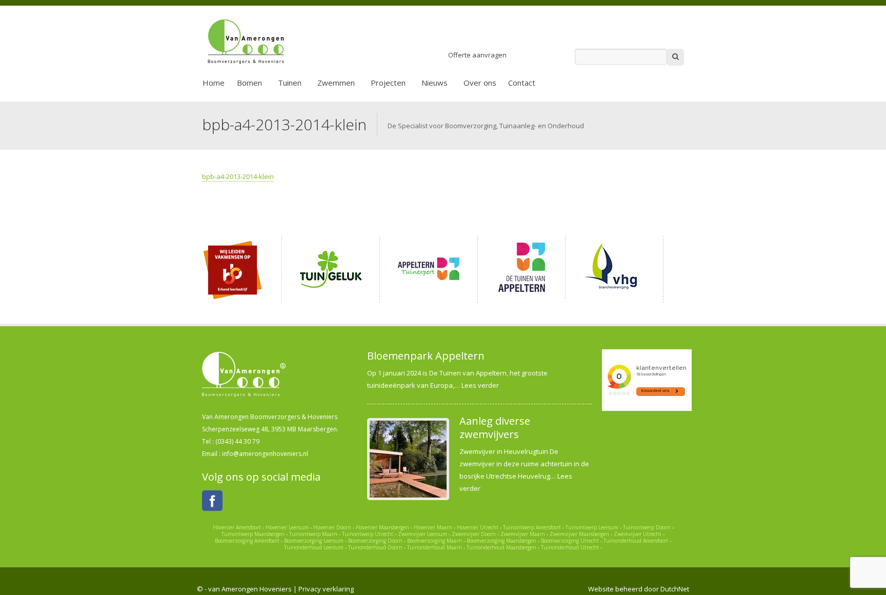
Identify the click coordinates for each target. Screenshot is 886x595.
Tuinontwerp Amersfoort (532, 527)
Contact (521, 82)
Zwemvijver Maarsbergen (579, 534)
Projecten (388, 82)
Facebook (212, 500)
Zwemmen (336, 82)
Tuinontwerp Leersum (592, 527)
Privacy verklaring (326, 588)
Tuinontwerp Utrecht (367, 534)
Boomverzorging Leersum (314, 540)
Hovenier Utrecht (477, 527)
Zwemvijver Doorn (474, 534)
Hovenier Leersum (287, 527)
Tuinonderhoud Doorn (375, 547)
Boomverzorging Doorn (375, 540)
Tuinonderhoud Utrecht (570, 547)
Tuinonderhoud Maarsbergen (501, 547)
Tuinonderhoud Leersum (314, 547)
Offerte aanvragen (477, 55)
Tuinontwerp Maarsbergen (253, 534)
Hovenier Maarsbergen (382, 527)
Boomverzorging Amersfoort (247, 540)
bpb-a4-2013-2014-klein (238, 176)
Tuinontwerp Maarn (313, 534)
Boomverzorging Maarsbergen (501, 540)
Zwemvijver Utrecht (637, 534)
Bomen (249, 82)
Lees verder (480, 385)
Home (214, 82)
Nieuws (434, 82)
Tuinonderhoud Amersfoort (635, 540)
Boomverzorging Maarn (434, 540)
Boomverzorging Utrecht (570, 540)
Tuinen (289, 82)
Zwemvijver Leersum (422, 534)
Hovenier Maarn (433, 527)
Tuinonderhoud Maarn (434, 547)
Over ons (480, 82)
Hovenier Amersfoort (237, 527)
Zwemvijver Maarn (522, 534)
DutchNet (674, 588)
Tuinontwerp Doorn (647, 527)
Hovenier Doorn (332, 527)
